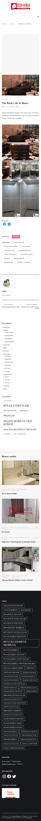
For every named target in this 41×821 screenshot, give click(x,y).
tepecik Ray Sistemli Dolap (28, 739)
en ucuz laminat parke (13, 668)
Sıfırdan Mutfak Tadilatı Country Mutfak (30, 306)
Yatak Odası (6, 345)
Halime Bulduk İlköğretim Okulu (11, 306)
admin (3, 106)
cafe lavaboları (9, 250)
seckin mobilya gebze (12, 723)
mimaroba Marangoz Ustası (28, 687)
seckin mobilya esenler (13, 719)
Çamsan (7, 376)
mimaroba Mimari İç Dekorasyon (13, 691)
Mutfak (5, 330)
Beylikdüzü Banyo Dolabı (14, 619)
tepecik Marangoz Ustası (29, 735)
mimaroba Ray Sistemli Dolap (12, 699)
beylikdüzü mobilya (13, 628)
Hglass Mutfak (9, 338)
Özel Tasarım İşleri (19, 433)
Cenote (8, 818)
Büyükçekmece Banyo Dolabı (16, 659)
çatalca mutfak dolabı (13, 748)
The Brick (7, 258)
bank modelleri (19, 242)
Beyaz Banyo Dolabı (9, 494)
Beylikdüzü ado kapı (12, 614)
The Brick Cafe (8, 262)
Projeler (4, 99)
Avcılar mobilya (10, 610)
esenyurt (30, 668)
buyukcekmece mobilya (15, 643)
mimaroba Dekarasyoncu (10, 676)
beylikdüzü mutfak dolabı (15, 632)
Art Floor (7, 379)
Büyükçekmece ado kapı (13, 654)
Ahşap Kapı (8, 359)
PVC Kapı (7, 368)
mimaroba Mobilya (31, 691)
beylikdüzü (26, 610)
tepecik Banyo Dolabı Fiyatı (29, 731)
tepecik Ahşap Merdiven (10, 731)
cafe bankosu (26, 246)
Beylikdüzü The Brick (11, 246)
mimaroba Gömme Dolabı (30, 680)
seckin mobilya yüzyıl (12, 727)
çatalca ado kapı (29, 743)
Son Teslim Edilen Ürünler (19, 429)
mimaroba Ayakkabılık (29, 672)
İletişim (5, 389)
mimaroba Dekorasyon (28, 676)
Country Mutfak (9, 332)
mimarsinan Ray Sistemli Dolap (12, 714)
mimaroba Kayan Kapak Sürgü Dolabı (14, 683)
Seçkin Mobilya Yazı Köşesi (17, 423)
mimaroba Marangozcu (10, 687)
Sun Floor (7, 383)
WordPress (29, 818)
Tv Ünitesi (6, 371)
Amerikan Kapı (9, 362)
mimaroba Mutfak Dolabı (14, 695)
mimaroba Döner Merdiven (11, 680)
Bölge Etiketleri (16, 405)
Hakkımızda (6, 327)
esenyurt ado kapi (11, 672)
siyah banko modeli (26, 254)
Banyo (5, 348)
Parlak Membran (9, 341)
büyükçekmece (11, 650)
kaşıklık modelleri (24, 250)
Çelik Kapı (6, 386)
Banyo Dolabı (7, 400)
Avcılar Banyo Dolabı (13, 606)
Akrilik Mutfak (9, 335)
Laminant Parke (7, 374)
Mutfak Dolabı (9, 411)
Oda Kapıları (6, 354)
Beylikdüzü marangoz (13, 623)
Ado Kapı (7, 356)
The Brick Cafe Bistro (24, 262)
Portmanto (6, 351)
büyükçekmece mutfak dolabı (19, 664)
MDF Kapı (8, 365)
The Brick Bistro (19, 258)
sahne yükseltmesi (10, 254)
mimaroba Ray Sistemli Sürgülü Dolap (14, 703)
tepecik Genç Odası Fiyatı (10, 735)
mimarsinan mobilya (12, 711)
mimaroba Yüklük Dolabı (10, 706)
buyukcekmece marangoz (14, 636)
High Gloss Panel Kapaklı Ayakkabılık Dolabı (19, 542)
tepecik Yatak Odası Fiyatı (11, 743)
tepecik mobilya (10, 739)
